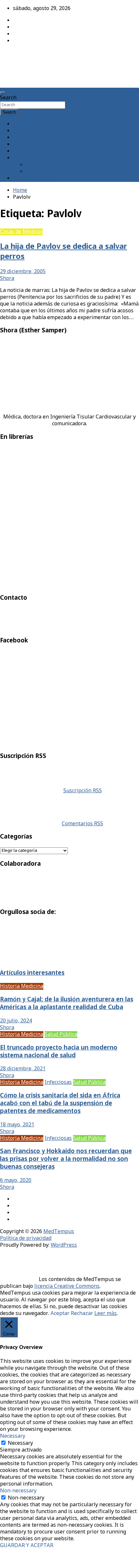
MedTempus (23, 56)
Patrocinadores (44, 165)
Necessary (20, 1443)
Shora (7, 278)
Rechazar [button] (82, 1313)
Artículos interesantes (32, 973)
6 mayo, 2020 (15, 1180)
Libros (20, 151)
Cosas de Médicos (21, 231)
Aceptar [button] (60, 1313)
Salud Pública (61, 1034)
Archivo (22, 137)
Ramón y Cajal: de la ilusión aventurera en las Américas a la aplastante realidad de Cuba (66, 1003)
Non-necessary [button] (18, 1491)
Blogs (20, 144)
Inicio (20, 124)
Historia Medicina (21, 986)
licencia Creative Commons (67, 1286)
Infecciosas (58, 1082)
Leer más (105, 1313)
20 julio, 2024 (16, 1021)
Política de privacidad (25, 1238)
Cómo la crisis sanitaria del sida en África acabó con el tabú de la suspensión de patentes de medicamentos (60, 1103)
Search (8, 98)
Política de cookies (48, 171)
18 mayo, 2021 (17, 1124)
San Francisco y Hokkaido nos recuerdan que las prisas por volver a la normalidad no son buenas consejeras (66, 1159)
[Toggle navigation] (2, 93)
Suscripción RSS (82, 790)
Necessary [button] (12, 1436)
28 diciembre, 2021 (23, 1068)
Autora (21, 131)
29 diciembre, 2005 (23, 271)
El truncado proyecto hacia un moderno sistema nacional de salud (58, 1052)
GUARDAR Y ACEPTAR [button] (26, 1545)
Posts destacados (33, 178)
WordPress (64, 1245)
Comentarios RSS (82, 823)
